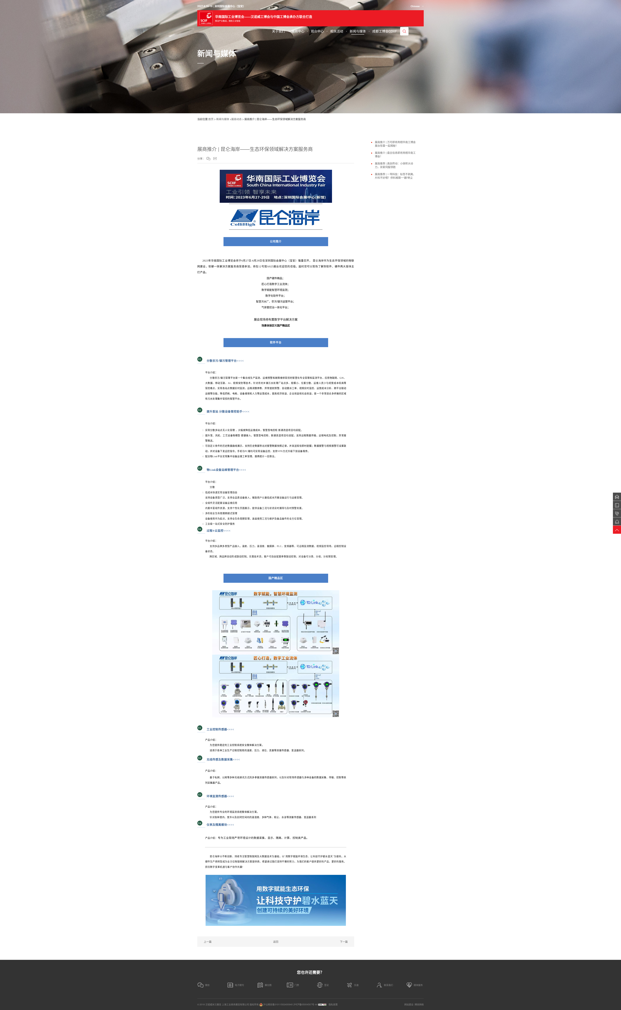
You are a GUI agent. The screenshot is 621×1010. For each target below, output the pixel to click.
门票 (296, 985)
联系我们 (388, 985)
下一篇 (344, 941)
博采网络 (419, 1004)
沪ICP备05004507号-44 (305, 1004)
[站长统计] (322, 1004)
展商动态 (236, 119)
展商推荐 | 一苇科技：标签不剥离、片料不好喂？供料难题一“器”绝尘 (395, 175)
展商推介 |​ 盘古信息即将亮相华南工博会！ (395, 154)
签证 (326, 985)
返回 (275, 941)
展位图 (268, 985)
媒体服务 (418, 985)
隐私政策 (333, 1004)
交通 (356, 985)
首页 (210, 119)
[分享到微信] (208, 158)
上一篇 (208, 941)
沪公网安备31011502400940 (278, 1004)
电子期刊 (239, 985)
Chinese (415, 6)
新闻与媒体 (222, 119)
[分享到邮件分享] (215, 158)
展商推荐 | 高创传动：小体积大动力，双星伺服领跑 (394, 165)
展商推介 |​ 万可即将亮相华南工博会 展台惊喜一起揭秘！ (395, 143)
